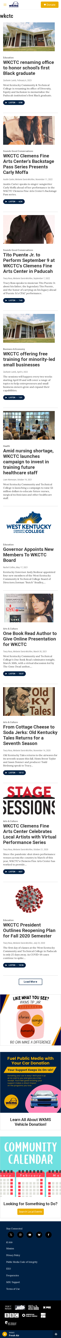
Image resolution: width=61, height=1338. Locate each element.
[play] (5, 1334)
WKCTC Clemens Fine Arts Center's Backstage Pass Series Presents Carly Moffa (28, 164)
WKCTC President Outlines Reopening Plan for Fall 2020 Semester (29, 930)
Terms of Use (13, 1289)
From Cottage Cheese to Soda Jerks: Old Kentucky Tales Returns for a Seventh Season (30, 735)
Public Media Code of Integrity (21, 1262)
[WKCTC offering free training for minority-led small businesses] (29, 328)
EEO (8, 1269)
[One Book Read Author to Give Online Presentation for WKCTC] (29, 608)
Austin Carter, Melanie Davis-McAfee (19, 179)
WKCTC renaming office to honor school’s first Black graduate (28, 68)
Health (6, 446)
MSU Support (13, 1282)
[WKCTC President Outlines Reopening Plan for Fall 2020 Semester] (29, 899)
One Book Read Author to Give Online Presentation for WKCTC (30, 639)
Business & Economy (14, 349)
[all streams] (57, 1334)
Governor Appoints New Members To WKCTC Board (28, 555)
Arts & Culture (10, 628)
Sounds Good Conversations (18, 151)
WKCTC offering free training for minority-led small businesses (29, 359)
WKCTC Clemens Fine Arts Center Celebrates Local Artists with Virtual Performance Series (29, 834)
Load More (30, 981)
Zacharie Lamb (9, 80)
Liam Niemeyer (9, 479)
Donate (51, 4)
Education (8, 57)
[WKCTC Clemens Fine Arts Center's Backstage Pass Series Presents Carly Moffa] (29, 130)
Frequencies (12, 1275)
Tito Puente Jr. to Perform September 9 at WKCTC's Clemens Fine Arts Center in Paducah (29, 263)
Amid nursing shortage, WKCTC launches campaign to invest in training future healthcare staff (28, 461)
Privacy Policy (13, 1255)
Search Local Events (30, 1211)
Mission (10, 1248)
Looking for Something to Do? (30, 1203)
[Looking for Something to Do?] (30, 1167)
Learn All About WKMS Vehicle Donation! (30, 1122)
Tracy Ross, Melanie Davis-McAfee (18, 278)
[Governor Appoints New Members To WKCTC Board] (29, 523)
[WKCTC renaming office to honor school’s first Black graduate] (29, 36)
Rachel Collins (9, 567)
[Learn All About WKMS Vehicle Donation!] (30, 1082)
